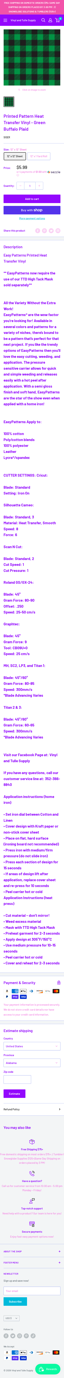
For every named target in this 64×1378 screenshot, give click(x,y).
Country (8, 1038)
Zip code (8, 1071)
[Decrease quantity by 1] (20, 185)
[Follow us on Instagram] (19, 1335)
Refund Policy (12, 1109)
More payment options (32, 218)
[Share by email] (57, 230)
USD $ (9, 1318)
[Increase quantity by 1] (39, 185)
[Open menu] (5, 20)
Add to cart (32, 198)
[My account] (50, 20)
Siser (7, 137)
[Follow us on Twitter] (12, 1335)
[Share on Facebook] (37, 230)
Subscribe (15, 1301)
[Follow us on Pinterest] (26, 1335)
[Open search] (43, 20)
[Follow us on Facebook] (6, 1335)
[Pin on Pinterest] (44, 230)
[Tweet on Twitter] (51, 230)
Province (9, 1055)
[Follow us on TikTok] (33, 1335)
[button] (38, 173)
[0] (57, 20)
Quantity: (9, 185)
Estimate (14, 1093)
